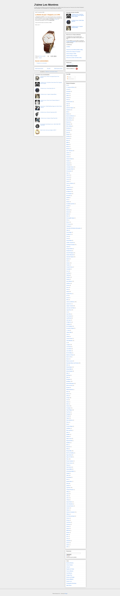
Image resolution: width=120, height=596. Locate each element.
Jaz (67, 311)
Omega (67, 397)
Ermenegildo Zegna (70, 217)
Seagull (67, 473)
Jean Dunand (69, 315)
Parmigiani (68, 407)
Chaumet (68, 162)
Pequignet (68, 414)
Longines (68, 344)
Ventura (67, 518)
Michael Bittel (69, 369)
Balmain (68, 113)
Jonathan (68, 46)
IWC (67, 299)
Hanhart (68, 279)
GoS (67, 260)
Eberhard (68, 209)
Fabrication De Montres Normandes (73, 228)
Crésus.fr (68, 566)
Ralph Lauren (69, 438)
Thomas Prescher (69, 489)
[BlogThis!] (52, 56)
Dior (67, 199)
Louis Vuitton (68, 350)
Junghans (68, 324)
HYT (67, 295)
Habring (68, 275)
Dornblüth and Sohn (70, 203)
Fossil (67, 238)
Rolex (67, 458)
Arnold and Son (69, 101)
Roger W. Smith (69, 456)
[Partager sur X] (53, 56)
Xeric (67, 536)
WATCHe (68, 530)
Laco (67, 334)
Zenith (67, 542)
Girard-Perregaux (69, 252)
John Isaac (68, 320)
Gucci (67, 271)
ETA (67, 220)
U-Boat (67, 499)
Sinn (67, 479)
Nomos (67, 393)
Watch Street (68, 585)
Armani (67, 97)
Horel (67, 289)
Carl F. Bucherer (69, 150)
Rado (67, 432)
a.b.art (67, 89)
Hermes (68, 285)
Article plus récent (39, 68)
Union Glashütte (69, 503)
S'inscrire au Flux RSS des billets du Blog (74, 49)
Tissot (67, 493)
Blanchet (68, 122)
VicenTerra (68, 522)
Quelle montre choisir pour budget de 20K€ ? (48, 130)
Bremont (68, 138)
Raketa (67, 436)
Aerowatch (68, 91)
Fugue (67, 246)
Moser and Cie (69, 385)
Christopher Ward (69, 168)
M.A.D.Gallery (69, 352)
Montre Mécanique (70, 383)
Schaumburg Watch (70, 471)
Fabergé (68, 226)
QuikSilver (68, 428)
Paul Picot (68, 412)
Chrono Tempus (69, 564)
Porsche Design (69, 426)
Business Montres (69, 562)
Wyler (67, 534)
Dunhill (67, 205)
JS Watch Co (68, 322)
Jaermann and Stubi (70, 307)
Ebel (67, 207)
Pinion (67, 422)
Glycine (67, 258)
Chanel (67, 156)
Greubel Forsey (69, 266)
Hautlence (68, 283)
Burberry (68, 148)
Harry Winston (69, 281)
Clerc (67, 173)
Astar (67, 105)
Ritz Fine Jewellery (70, 452)
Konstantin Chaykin (70, 328)
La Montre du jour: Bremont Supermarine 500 (48, 112)
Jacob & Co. (68, 303)
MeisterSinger (69, 367)
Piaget (67, 418)
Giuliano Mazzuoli (69, 254)
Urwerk (67, 507)
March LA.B (68, 356)
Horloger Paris (69, 575)
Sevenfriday (68, 477)
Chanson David (69, 158)
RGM (67, 448)
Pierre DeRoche (69, 420)
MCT (67, 365)
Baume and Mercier (70, 115)
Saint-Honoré (69, 467)
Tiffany (67, 491)
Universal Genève (69, 505)
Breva (67, 140)
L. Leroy (68, 330)
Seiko (67, 475)
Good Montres (69, 573)
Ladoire (67, 336)
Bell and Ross (69, 119)
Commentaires (71, 78)
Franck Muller (69, 240)
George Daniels (69, 248)
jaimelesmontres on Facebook (70, 64)
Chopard (56, 19)
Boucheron (68, 130)
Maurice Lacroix (69, 360)
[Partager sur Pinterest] (55, 56)
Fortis (67, 236)
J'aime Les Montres (46, 4)
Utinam (67, 510)
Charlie (67, 160)
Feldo (67, 230)
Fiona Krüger (69, 232)
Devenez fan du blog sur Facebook (73, 51)
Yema (67, 538)
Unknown (41, 56)
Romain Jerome (69, 463)
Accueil (48, 68)
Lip (67, 342)
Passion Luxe (69, 581)
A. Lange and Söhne (70, 87)
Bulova (67, 146)
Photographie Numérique (71, 583)
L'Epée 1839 (68, 332)
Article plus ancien (58, 68)
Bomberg (68, 128)
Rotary (67, 465)
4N (67, 85)
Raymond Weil (69, 440)
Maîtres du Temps (70, 354)
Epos (67, 215)
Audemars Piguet (69, 107)
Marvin (67, 358)
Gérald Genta (69, 250)
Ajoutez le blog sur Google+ (71, 55)
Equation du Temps (70, 568)
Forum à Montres (69, 571)
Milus (67, 377)
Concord (68, 177)
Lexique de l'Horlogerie (71, 41)
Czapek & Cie (69, 187)
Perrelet (68, 416)
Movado (68, 387)
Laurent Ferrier (69, 338)
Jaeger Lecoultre (69, 305)
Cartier (67, 152)
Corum (67, 179)
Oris (67, 399)
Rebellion (68, 442)
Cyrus (67, 185)
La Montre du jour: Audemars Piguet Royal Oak (48, 118)
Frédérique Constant (70, 244)
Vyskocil (68, 528)
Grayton (68, 264)
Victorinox (68, 524)
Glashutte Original (70, 256)
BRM (67, 142)
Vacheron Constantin (70, 512)
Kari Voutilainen (69, 326)
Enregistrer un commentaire (42, 63)
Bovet (67, 132)
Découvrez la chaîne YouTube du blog (73, 57)
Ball (67, 111)
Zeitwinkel (68, 540)
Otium (67, 403)
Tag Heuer (68, 487)
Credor (67, 181)
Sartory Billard (69, 469)
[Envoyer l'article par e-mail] (48, 56)
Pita (67, 424)
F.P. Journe (68, 224)
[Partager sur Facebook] (54, 56)
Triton (67, 495)
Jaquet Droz (68, 309)
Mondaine (68, 379)
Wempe (67, 532)
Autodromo (68, 109)
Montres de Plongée (70, 577)
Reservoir (68, 446)
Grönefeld (68, 269)
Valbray (67, 514)
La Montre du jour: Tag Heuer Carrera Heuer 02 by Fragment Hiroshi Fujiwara (78, 15)
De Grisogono (69, 193)
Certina (67, 154)
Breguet (68, 134)
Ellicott (67, 213)
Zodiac (67, 544)
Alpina (67, 95)
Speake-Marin (69, 481)
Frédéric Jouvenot (70, 242)
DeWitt (67, 197)
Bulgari (67, 144)
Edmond (68, 211)
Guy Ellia (68, 273)
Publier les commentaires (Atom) (51, 71)
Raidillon (68, 434)
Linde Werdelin (69, 340)
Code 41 (68, 175)
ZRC (67, 546)
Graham (68, 262)
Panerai (67, 405)
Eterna (67, 222)
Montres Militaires (69, 579)
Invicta (67, 297)
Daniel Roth (68, 189)
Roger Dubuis (69, 454)
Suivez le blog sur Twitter (71, 53)
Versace (68, 520)
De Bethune (68, 191)
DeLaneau (68, 195)
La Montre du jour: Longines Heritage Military (48, 94)
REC (67, 444)
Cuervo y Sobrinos (70, 183)
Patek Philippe (69, 409)
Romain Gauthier (69, 461)
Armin (67, 99)
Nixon (67, 391)
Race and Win (69, 430)
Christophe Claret (69, 166)
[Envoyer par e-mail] (51, 56)
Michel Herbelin (69, 371)
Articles (69, 76)
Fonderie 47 (68, 234)
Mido (67, 373)
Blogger (66, 593)
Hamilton (68, 277)
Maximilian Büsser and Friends (72, 363)
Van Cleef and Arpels (70, 516)
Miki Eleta (68, 375)
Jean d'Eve (68, 314)
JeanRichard (68, 318)
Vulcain (67, 526)
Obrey (67, 395)
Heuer (67, 287)
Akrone (67, 93)
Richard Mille (69, 450)
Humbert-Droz (69, 293)
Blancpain (68, 124)
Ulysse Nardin (69, 501)
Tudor (67, 497)
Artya (67, 103)
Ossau (67, 401)
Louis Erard (68, 346)
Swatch (67, 485)
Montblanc (68, 381)
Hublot (67, 291)
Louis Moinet (68, 348)
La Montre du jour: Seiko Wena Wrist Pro (47, 88)
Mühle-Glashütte (69, 389)
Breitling (68, 136)
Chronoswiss (68, 171)
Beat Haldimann (69, 117)
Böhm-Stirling (69, 126)
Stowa (67, 483)
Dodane (68, 201)
